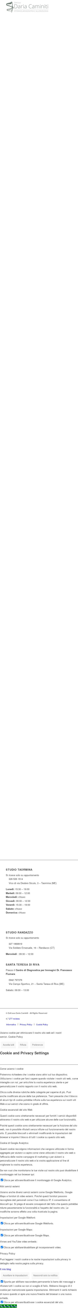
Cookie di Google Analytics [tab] (14, 1143)
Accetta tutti (8, 1044)
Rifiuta (23, 1044)
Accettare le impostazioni (15, 1275)
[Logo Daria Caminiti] (32, 7)
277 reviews (14, 1018)
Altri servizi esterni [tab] (10, 1186)
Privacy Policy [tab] (7, 1253)
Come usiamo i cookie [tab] (11, 1068)
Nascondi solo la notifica (45, 1275)
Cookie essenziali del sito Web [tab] (16, 1109)
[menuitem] (11, 1024)
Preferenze (37, 1044)
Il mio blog (5, 1269)
